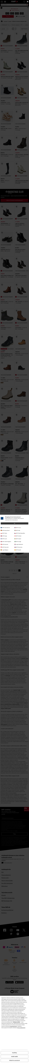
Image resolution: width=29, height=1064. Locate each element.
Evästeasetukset (13, 1026)
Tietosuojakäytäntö (21, 1027)
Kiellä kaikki (14, 1056)
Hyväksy (14, 1052)
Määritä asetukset (14, 1060)
